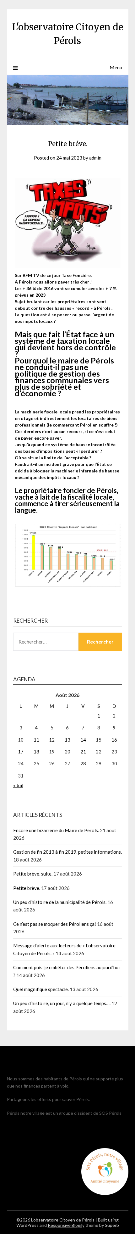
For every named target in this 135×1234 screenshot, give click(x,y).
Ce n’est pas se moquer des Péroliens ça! (54, 924)
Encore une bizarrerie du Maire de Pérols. (56, 830)
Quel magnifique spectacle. (41, 989)
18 (36, 751)
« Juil (18, 785)
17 (21, 751)
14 (83, 740)
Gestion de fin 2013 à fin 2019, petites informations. (67, 852)
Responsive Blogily (66, 1225)
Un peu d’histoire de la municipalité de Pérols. (59, 902)
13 (67, 740)
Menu (116, 67)
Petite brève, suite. (32, 873)
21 (83, 751)
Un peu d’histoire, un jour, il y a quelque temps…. (62, 1003)
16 (114, 740)
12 (52, 740)
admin (95, 157)
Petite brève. (26, 888)
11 (36, 740)
